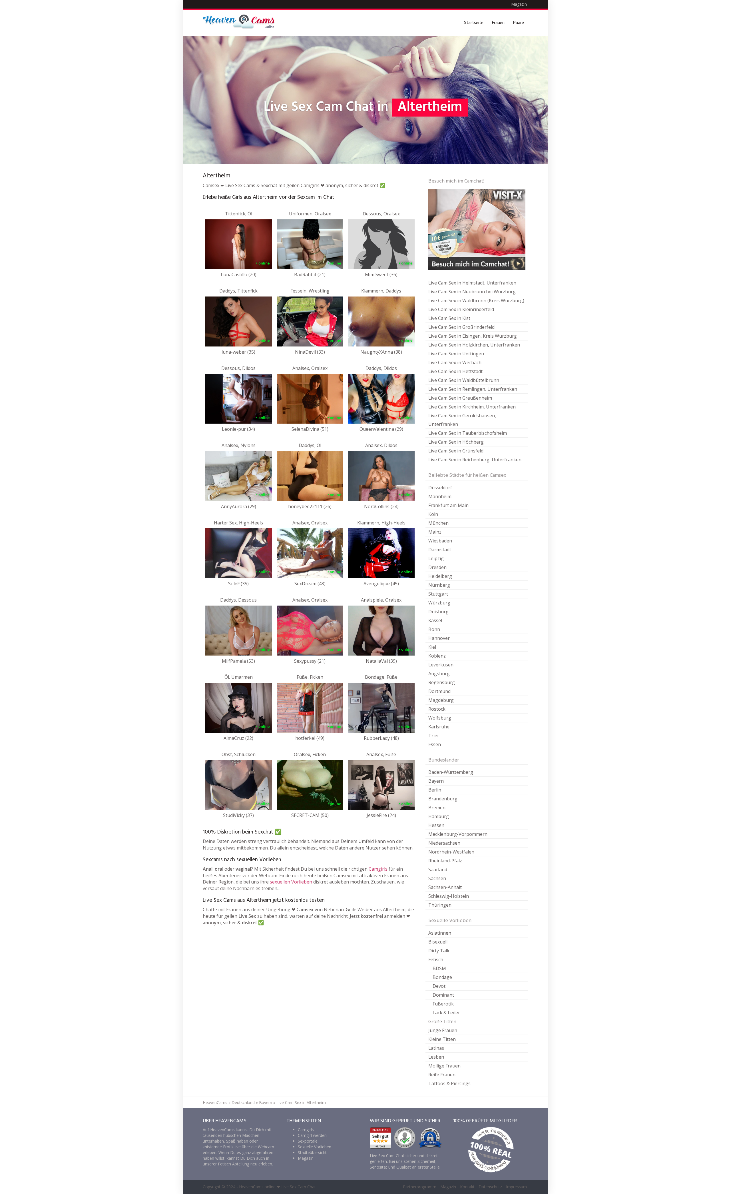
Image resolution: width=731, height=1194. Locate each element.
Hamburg (438, 816)
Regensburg (441, 682)
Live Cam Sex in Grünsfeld (455, 451)
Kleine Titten (442, 1039)
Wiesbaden (440, 541)
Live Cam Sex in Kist (449, 318)
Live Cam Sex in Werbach (454, 362)
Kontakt (467, 1186)
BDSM (439, 968)
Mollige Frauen (444, 1066)
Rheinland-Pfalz (445, 861)
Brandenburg (442, 799)
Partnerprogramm (419, 1186)
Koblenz (437, 656)
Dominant (443, 995)
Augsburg (439, 673)
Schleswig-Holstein (448, 896)
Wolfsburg (439, 718)
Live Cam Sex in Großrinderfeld (461, 327)
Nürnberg (439, 585)
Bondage (442, 977)
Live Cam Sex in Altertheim (301, 1102)
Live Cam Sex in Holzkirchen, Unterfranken (474, 345)
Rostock (436, 709)
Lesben (436, 1057)
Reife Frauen (441, 1074)
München (438, 523)
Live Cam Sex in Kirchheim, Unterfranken (472, 407)
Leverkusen (440, 665)
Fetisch (435, 959)
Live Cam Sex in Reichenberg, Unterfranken (474, 459)
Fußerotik (443, 1004)
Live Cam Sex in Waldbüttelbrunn (463, 380)
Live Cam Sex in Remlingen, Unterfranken (472, 389)
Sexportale (308, 1141)
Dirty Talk (438, 950)
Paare (518, 23)
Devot (439, 986)
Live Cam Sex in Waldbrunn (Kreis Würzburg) (476, 300)
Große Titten (442, 1021)
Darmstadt (439, 549)
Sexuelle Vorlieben (314, 1146)
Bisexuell (437, 942)
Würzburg (439, 603)
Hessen (436, 825)
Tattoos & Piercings (449, 1083)
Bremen (436, 807)
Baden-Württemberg (450, 772)
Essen (434, 744)
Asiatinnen (439, 933)
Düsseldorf (440, 487)
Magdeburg (441, 700)
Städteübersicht (312, 1152)
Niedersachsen (444, 843)
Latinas (436, 1048)
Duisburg (438, 611)
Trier (433, 735)
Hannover (439, 638)
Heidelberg (440, 576)
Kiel (432, 647)
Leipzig (436, 558)
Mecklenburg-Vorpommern (457, 834)
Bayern (436, 781)
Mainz (434, 532)
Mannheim (439, 496)
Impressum (516, 1186)
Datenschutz (490, 1186)
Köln (433, 514)
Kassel (435, 620)
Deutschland (243, 1102)
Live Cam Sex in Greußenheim (460, 398)
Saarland (437, 869)
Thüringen (439, 905)
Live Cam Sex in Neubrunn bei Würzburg (472, 292)
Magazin (519, 4)
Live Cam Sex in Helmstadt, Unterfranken (472, 283)
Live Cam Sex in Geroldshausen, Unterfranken (462, 419)
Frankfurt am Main (448, 505)
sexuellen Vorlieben (291, 882)
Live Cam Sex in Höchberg (456, 442)
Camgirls (378, 869)
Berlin (434, 790)
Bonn (434, 629)
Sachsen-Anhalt (445, 887)
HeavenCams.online (257, 1186)
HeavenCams (215, 1102)
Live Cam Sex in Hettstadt (455, 371)
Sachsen (437, 878)
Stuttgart (438, 594)
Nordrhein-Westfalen (451, 852)
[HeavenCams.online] (241, 22)
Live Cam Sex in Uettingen (456, 353)
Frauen (498, 23)
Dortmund (439, 691)
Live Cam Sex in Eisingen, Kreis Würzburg (472, 336)
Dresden (437, 567)
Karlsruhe (438, 727)
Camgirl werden (312, 1135)
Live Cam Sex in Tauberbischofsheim (467, 433)
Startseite (473, 23)
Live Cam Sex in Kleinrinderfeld (461, 309)
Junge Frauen (442, 1030)
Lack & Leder (446, 1012)
